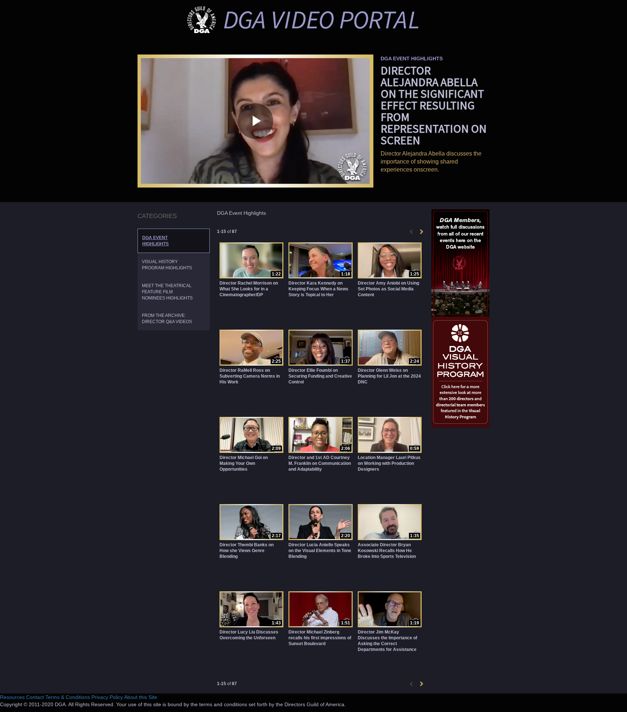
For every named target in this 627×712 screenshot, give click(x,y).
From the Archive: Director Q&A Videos (167, 318)
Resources (12, 697)
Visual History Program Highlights (167, 264)
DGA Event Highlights (155, 240)
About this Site (140, 697)
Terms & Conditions (67, 697)
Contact (35, 697)
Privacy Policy (107, 697)
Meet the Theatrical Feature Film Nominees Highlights (167, 292)
